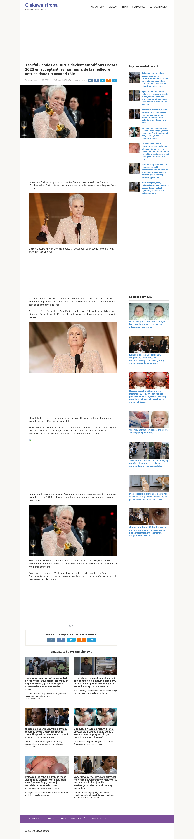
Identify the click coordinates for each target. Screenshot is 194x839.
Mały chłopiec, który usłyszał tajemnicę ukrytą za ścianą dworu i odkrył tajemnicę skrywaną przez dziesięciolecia (155, 188)
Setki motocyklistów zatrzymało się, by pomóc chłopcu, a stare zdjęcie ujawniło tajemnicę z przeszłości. (148, 463)
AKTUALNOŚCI (97, 7)
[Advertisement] (97, 36)
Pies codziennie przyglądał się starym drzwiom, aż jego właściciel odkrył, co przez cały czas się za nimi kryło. (148, 497)
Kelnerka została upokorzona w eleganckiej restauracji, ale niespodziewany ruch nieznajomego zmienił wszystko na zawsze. (147, 359)
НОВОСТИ (66, 80)
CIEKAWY (113, 7)
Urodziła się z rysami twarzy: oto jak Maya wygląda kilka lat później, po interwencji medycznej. (147, 324)
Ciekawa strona (41, 5)
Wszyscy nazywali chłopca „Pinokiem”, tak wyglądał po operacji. (148, 431)
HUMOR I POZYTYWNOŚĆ (133, 7)
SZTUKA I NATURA (158, 7)
